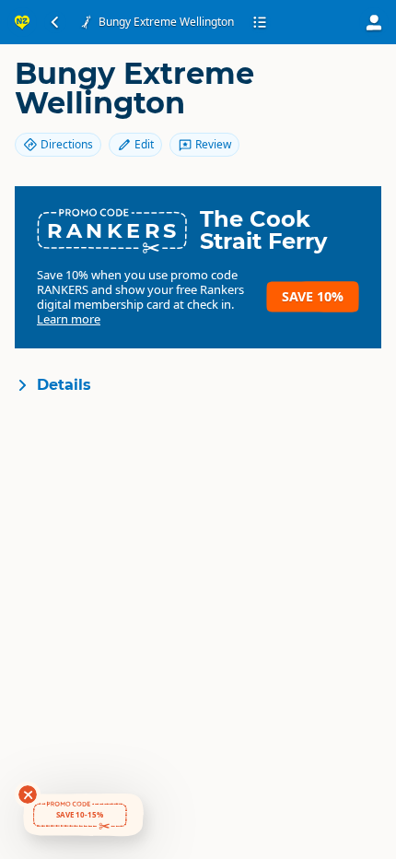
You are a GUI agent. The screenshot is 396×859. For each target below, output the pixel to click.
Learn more (68, 319)
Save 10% (313, 296)
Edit (144, 144)
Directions (67, 144)
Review (213, 144)
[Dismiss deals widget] (27, 794)
